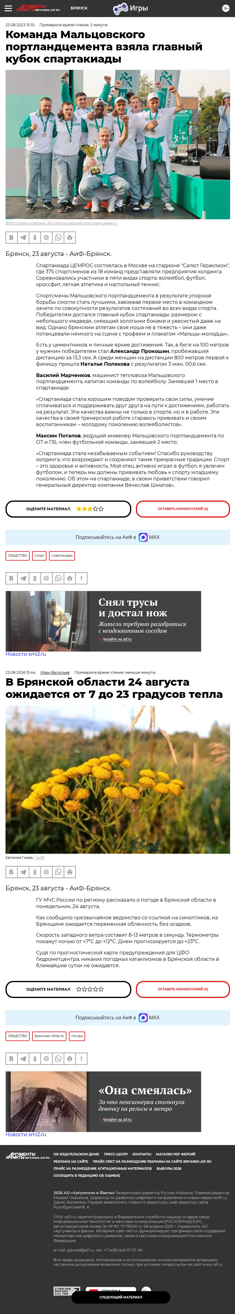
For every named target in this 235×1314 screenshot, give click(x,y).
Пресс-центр (116, 1154)
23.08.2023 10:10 (20, 25)
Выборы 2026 (169, 1169)
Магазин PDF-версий (175, 1154)
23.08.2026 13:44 (20, 672)
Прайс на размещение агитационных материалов (103, 1169)
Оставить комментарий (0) (183, 509)
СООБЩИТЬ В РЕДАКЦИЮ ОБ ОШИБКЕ (87, 1176)
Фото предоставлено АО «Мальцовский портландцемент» (62, 223)
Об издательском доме (76, 1154)
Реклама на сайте (71, 1162)
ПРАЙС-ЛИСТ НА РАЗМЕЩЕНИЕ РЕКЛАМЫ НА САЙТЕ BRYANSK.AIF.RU (152, 1162)
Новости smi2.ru (26, 654)
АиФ (40, 857)
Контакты (141, 1154)
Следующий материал (120, 1297)
